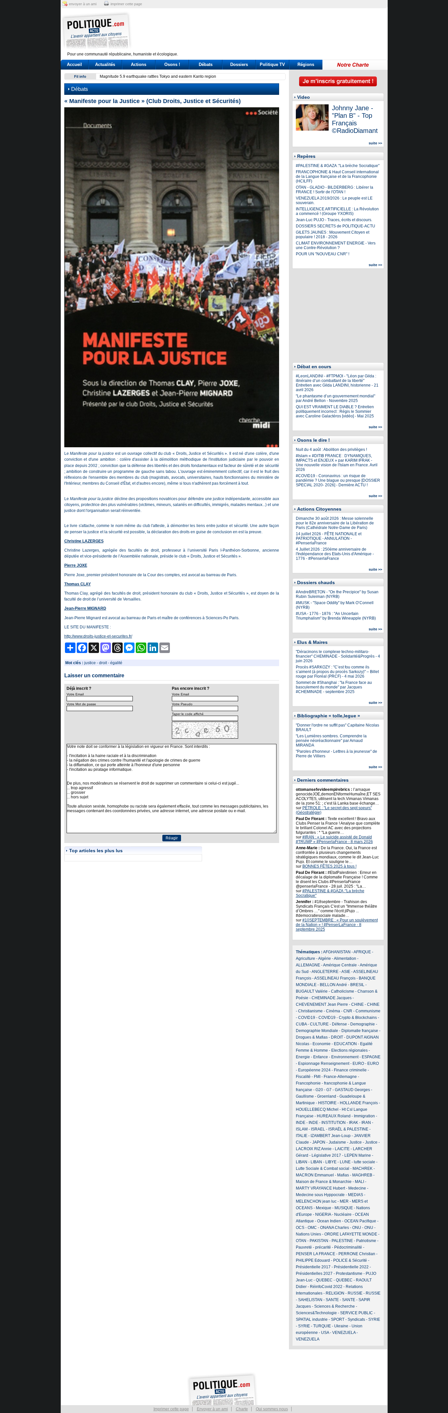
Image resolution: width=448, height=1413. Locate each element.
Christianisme (310, 1011)
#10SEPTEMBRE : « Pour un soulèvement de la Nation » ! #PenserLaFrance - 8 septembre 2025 (337, 925)
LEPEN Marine (357, 1155)
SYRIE (374, 1319)
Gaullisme (305, 1096)
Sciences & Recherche (334, 1306)
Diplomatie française (359, 1030)
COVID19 (306, 1017)
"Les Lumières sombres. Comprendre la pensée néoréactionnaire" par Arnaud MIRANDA (331, 741)
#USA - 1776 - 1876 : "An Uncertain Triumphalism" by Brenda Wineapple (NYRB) (336, 616)
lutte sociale (364, 1162)
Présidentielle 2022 (351, 1267)
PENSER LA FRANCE (315, 1254)
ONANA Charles (334, 1227)
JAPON (318, 1142)
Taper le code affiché (188, 714)
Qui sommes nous (272, 1409)
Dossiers (239, 64)
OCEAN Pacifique (360, 1221)
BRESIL (357, 984)
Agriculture (305, 958)
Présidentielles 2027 (314, 1273)
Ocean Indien (329, 1221)
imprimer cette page (126, 4)
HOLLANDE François (359, 1103)
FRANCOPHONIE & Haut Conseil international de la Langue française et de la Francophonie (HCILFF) (337, 176)
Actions (138, 64)
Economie (322, 1044)
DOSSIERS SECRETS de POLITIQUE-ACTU (335, 226)
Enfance (320, 1057)
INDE (300, 1122)
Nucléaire (343, 1214)
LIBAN (301, 1162)
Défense (339, 1024)
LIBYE (330, 1162)
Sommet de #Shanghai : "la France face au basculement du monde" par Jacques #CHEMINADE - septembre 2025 (334, 687)
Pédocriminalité (348, 1247)
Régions (305, 64)
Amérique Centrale (340, 965)
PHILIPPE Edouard (313, 1260)
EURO (358, 1063)
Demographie (362, 1024)
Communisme (368, 1011)
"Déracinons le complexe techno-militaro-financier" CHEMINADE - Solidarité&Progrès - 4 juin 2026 (338, 656)
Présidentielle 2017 (313, 1267)
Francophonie (308, 1083)
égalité (116, 663)
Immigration (364, 1116)
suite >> (375, 143)
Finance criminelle (350, 1070)
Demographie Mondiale (317, 1030)
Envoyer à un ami (212, 1409)
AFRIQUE (362, 952)
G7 (329, 1089)
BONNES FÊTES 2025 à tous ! (329, 866)
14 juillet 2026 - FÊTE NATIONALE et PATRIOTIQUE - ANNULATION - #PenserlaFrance (328, 538)
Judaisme (337, 1142)
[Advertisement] (265, 31)
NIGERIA (323, 1214)
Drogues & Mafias (312, 1037)
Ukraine (341, 1326)
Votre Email (75, 694)
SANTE (332, 1299)
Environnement (344, 1057)
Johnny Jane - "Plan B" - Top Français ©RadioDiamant (355, 119)
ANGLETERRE (325, 971)
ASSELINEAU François (335, 978)
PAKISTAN (319, 1240)
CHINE (357, 1004)
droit (103, 663)
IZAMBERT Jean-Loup (331, 1135)
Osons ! (172, 64)
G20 (319, 1089)
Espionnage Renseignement (323, 1063)
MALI (359, 1181)
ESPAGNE (371, 1057)
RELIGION (335, 1293)
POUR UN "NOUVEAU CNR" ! (322, 254)
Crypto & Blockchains (358, 1017)
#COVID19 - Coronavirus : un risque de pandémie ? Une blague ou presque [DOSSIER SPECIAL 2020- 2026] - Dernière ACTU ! (338, 480)
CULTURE (319, 1024)
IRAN (366, 1122)
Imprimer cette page (171, 1409)
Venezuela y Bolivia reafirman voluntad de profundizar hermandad (159, 76)
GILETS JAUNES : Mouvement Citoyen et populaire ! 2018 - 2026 (332, 234)
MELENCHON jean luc (316, 1201)
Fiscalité (303, 1076)
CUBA (301, 1024)
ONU (356, 1227)
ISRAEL (318, 1129)
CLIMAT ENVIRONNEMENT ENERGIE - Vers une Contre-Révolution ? (336, 245)
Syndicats (356, 1319)
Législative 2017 (326, 1155)
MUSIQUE (344, 1208)
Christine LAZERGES (84, 541)
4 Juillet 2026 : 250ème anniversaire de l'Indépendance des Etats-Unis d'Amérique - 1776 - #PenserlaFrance (335, 554)
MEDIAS (355, 1194)
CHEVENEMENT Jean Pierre (322, 1004)
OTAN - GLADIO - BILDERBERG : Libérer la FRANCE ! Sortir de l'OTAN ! (334, 189)
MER (344, 1201)
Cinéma (333, 1011)
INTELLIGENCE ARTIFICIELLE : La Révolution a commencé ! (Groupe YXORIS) (337, 211)
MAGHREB (362, 1175)
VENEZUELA (344, 1332)
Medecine (357, 1188)
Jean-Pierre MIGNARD (85, 608)
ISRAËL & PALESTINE (348, 1129)
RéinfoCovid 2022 (326, 1286)
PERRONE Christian (356, 1254)
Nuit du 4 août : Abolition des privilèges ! (331, 449)
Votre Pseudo (182, 704)
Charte (242, 1409)
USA (325, 1332)
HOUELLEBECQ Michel (317, 1109)
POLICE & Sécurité (350, 1260)
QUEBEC (324, 1280)
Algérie (324, 958)
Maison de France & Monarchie (324, 1181)
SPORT (337, 1319)
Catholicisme (342, 991)
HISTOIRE (327, 1103)
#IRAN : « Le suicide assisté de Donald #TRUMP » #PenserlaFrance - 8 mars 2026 (334, 839)
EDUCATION (345, 1044)
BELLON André (333, 984)
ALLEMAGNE (308, 965)
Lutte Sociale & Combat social (322, 1168)
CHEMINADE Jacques (332, 998)
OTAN (301, 1240)
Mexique (323, 1208)
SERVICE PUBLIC (356, 1313)
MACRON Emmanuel (315, 1175)
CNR (347, 1011)
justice (90, 663)
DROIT (337, 1037)
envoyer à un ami (82, 4)
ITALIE (301, 1135)
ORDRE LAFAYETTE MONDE (350, 1234)
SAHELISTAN (310, 1299)
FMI (317, 1076)
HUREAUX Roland (334, 1116)
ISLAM (302, 1129)
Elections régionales (349, 1050)
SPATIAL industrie (312, 1319)
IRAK (353, 1122)
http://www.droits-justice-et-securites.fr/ (98, 636)
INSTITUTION (333, 1122)
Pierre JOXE (75, 565)
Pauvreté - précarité (313, 1247)
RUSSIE (355, 1293)
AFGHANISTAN (337, 952)
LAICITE (342, 1149)
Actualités (105, 64)
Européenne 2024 (314, 1070)
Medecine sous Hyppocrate (320, 1194)
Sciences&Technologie (316, 1313)
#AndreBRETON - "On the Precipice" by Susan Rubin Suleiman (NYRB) (337, 594)
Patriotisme (366, 1240)
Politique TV (272, 64)
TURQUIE (322, 1326)
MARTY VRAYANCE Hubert (320, 1188)
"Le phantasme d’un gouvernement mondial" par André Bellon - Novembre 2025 (335, 398)
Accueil (74, 64)
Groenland (326, 1096)
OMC (312, 1227)
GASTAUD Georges (352, 1089)
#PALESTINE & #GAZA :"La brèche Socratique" (337, 165)
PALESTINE (342, 1240)
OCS (300, 1227)
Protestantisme (349, 1273)
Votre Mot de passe (81, 704)
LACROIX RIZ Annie (314, 1149)
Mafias (343, 1175)
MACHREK (363, 1168)
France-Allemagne (340, 1076)
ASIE (345, 971)
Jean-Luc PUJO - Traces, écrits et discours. (334, 220)
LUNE (345, 1162)
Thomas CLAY (77, 584)
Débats (206, 64)
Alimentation (345, 958)
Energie (303, 1057)
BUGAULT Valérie (312, 991)
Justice (355, 1142)
